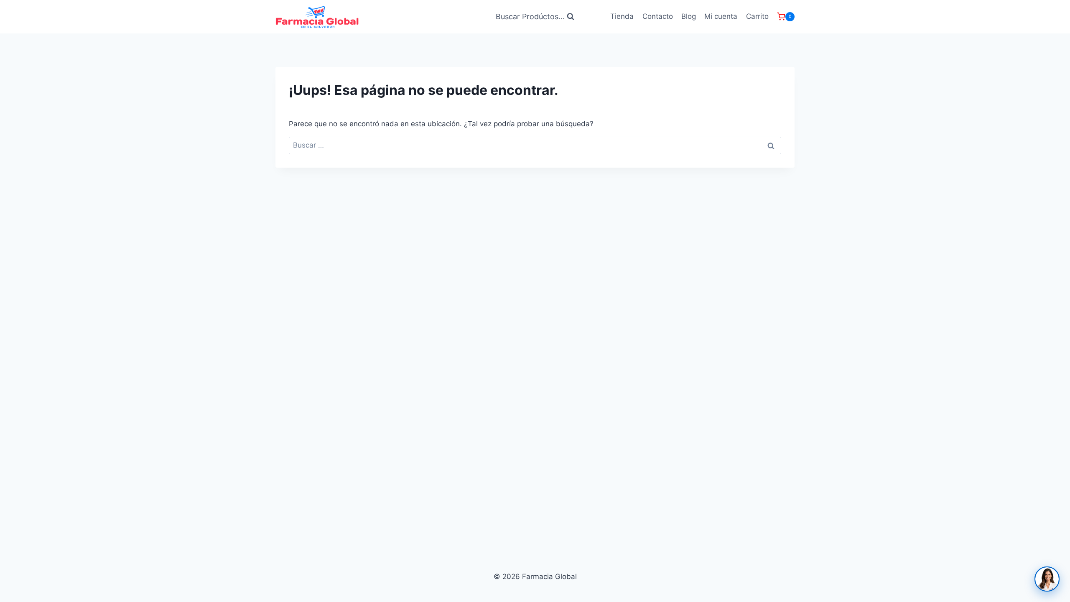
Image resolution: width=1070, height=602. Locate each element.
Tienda (622, 16)
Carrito (757, 16)
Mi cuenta (720, 16)
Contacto (657, 16)
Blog (688, 16)
